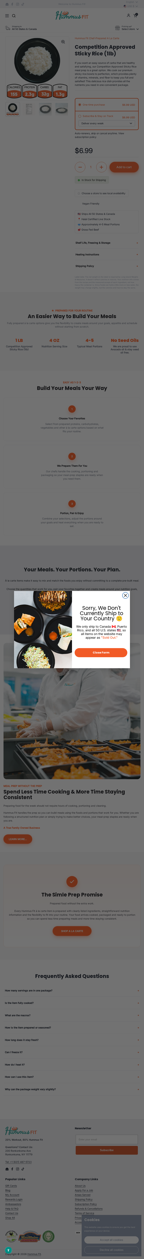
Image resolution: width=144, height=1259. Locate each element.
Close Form (101, 653)
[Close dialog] (125, 595)
